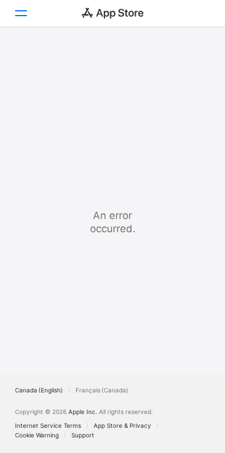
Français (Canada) (102, 390)
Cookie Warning (37, 435)
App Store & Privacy (122, 425)
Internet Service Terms (48, 425)
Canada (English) (39, 390)
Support (82, 435)
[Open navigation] (20, 13)
